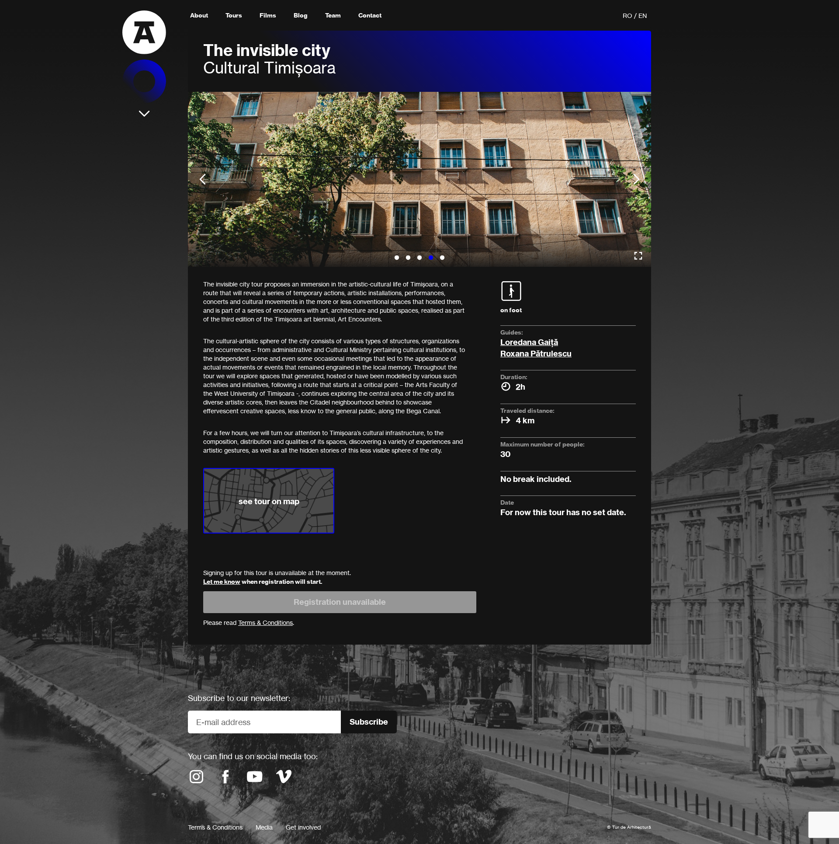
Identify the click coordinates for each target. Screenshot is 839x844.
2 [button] (408, 258)
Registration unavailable (340, 602)
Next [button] (636, 179)
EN (642, 15)
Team (333, 15)
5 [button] (442, 258)
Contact (369, 15)
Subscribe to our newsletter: (239, 698)
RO (627, 15)
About (199, 15)
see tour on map (269, 501)
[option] (419, 179)
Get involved (303, 827)
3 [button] (419, 258)
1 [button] (396, 258)
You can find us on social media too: (253, 756)
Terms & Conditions (215, 827)
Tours (233, 15)
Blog (301, 15)
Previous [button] (202, 179)
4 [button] (430, 258)
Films (268, 15)
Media (264, 827)
